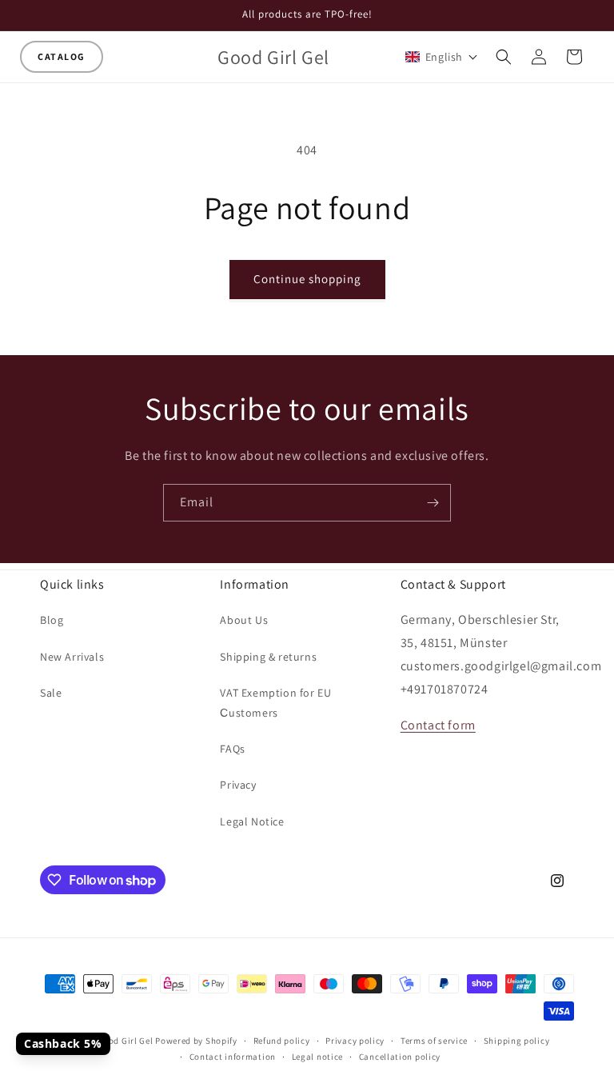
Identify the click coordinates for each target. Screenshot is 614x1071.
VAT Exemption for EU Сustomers (275, 702)
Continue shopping (307, 278)
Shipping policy (517, 1040)
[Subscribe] (432, 503)
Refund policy (281, 1040)
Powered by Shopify (196, 1040)
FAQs (232, 748)
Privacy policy (355, 1040)
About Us (244, 620)
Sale (51, 692)
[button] (61, 57)
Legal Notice (252, 821)
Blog (51, 620)
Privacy (238, 784)
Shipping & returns (268, 656)
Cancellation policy (400, 1056)
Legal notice (317, 1056)
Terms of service (434, 1040)
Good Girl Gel (125, 1040)
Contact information (232, 1056)
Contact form (438, 725)
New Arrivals (72, 656)
